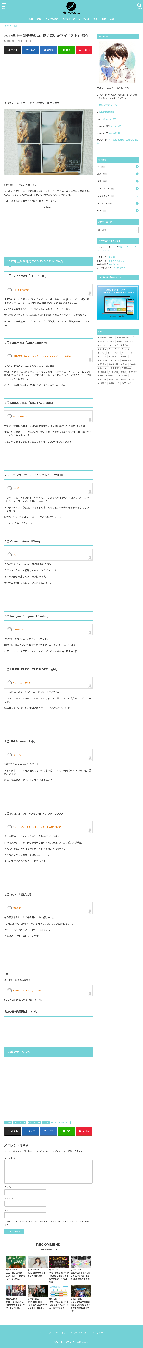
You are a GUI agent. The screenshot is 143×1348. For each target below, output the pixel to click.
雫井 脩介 (127, 383)
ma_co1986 (114, 133)
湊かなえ (134, 372)
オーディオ (84, 19)
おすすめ (114, 345)
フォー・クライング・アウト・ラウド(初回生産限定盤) (37, 827)
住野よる (116, 361)
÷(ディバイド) (19, 755)
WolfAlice (103, 345)
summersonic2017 (125, 338)
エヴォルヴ (18, 629)
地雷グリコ (113, 264)
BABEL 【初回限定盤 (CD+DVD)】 (28, 990)
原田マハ (127, 361)
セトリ (126, 349)
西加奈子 (103, 379)
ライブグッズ (68, 19)
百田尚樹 (124, 376)
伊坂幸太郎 (104, 361)
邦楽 (39, 19)
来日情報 (116, 368)
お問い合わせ (96, 1333)
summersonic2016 (107, 338)
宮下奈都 (114, 364)
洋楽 (31, 19)
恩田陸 (124, 364)
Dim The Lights (20, 416)
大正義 (16, 488)
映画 (104, 19)
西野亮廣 (114, 379)
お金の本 (126, 345)
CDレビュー (20, 1123)
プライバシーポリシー (59, 1333)
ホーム (42, 1333)
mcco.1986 (116, 126)
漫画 (101, 376)
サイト (7, 1210)
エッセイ (103, 349)
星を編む (113, 257)
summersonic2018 (107, 342)
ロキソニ (114, 357)
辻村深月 (134, 379)
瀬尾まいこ (112, 376)
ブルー (16, 555)
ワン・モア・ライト (22, 683)
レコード (103, 357)
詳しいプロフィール (108, 105)
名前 (7, 1187)
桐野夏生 (103, 372)
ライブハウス (129, 353)
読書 (95, 19)
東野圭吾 (127, 368)
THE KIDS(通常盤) (21, 290)
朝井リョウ (104, 368)
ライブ (102, 353)
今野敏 (124, 357)
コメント (10, 1158)
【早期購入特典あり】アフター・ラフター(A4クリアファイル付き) (42, 356)
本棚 (112, 19)
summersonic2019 (125, 342)
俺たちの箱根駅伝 (117, 261)
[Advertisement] (48, 75)
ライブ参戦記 (51, 19)
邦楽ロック (65, 1123)
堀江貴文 (103, 364)
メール (9, 1199)
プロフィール (80, 1333)
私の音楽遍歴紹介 (107, 112)
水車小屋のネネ (118, 268)
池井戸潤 (114, 372)
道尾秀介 (103, 383)
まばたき (17, 908)
